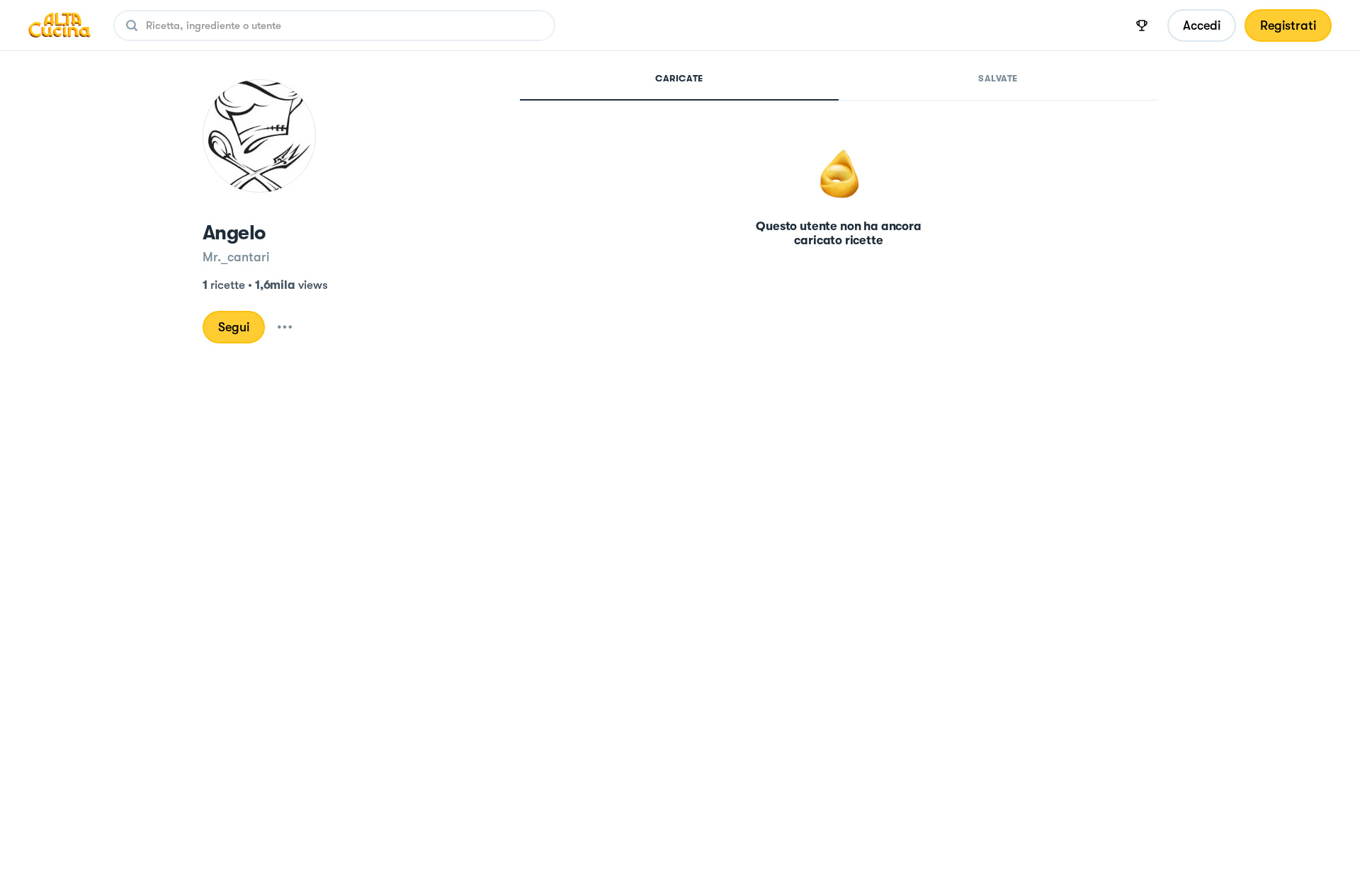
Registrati (1288, 25)
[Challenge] (1142, 25)
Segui (233, 327)
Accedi (1201, 25)
